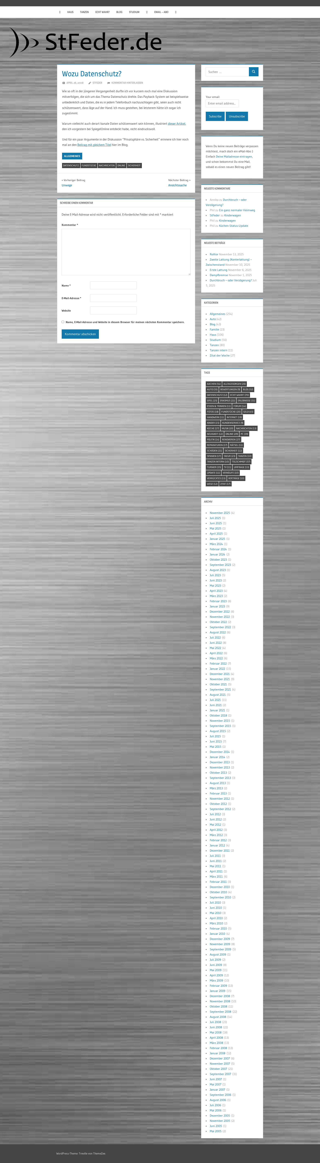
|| (60, 12)
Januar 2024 (217, 554)
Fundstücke (89, 165)
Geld (248, 411)
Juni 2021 (216, 705)
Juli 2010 (215, 902)
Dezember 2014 (220, 752)
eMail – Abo (161, 12)
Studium (134, 12)
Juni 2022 (216, 643)
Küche (213, 428)
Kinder (213, 422)
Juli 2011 (215, 856)
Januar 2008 (217, 1053)
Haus (70, 12)
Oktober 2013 (218, 772)
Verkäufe (231, 472)
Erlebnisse (246, 400)
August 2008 (218, 1017)
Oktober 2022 (218, 622)
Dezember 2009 (220, 939)
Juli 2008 (215, 1022)
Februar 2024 (218, 549)
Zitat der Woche (220, 355)
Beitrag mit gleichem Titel (94, 145)
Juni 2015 (216, 741)
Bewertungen (230, 389)
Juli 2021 (215, 700)
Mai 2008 (215, 1032)
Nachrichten (107, 165)
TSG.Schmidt (241, 461)
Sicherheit (134, 165)
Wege (212, 483)
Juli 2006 (215, 1105)
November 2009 (220, 944)
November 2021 (220, 679)
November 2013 (220, 767)
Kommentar (70, 225)
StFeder (97, 82)
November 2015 (220, 720)
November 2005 (220, 1121)
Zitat (225, 483)
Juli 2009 (215, 959)
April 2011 (216, 871)
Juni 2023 (216, 580)
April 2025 (216, 533)
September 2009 (220, 949)
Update (213, 472)
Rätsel (236, 445)
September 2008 (220, 1011)
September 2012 (220, 809)
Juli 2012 (215, 814)
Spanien (214, 455)
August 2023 (218, 570)
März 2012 (216, 835)
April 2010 (216, 918)
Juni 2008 (216, 1027)
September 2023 (220, 565)
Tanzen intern (218, 350)
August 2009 (218, 954)
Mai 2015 (215, 746)
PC (244, 433)
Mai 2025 (215, 528)
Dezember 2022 (220, 611)
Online (121, 165)
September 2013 (220, 778)
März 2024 (216, 544)
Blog (119, 12)
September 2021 (220, 689)
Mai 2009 (215, 970)
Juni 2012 (216, 819)
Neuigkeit (215, 433)
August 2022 (218, 632)
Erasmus (227, 400)
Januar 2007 (217, 1089)
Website (66, 310)
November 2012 (220, 798)
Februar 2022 (218, 663)
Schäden (214, 450)
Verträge (236, 478)
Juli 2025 (215, 518)
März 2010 (216, 923)
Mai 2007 (215, 1084)
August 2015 (218, 731)
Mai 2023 (215, 585)
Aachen (214, 383)
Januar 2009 (217, 991)
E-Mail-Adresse (71, 298)
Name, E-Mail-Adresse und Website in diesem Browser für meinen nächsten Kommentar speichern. (125, 322)
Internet (234, 417)
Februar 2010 (218, 928)
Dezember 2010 (220, 887)
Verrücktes (216, 478)
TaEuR (229, 455)
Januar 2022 (217, 668)
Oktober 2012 (218, 804)
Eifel (212, 400)
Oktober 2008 (218, 1006)
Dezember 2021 (220, 674)
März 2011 (216, 876)
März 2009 (216, 980)
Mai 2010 (215, 913)
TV (227, 467)
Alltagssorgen (235, 383)
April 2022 (216, 653)
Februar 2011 (218, 882)
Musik (227, 428)
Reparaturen (217, 445)
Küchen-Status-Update (233, 226)
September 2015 (220, 726)
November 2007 (220, 1063)
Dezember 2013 (220, 762)
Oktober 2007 (218, 1069)
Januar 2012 (217, 845)
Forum (240, 406)
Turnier (214, 467)
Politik (213, 439)
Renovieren (231, 439)
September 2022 (220, 627)
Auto (213, 319)
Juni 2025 (216, 523)
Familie (214, 329)
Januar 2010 (217, 933)
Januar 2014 (217, 757)
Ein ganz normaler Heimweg (237, 210)
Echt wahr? (102, 12)
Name (66, 285)
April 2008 (216, 1037)
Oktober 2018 (218, 715)
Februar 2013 (218, 793)
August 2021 (218, 694)
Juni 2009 (216, 965)
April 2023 (216, 591)
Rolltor (214, 254)
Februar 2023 (218, 601)
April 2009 (216, 975)
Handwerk (215, 417)
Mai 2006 (215, 1110)
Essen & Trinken (219, 406)
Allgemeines (72, 156)
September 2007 (220, 1074)
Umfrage (241, 467)
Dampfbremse (219, 275)
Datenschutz (71, 165)
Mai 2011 (215, 866)
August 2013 (218, 783)
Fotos (213, 411)
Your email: (213, 97)
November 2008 (220, 1001)
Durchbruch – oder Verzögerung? (231, 280)
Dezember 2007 (220, 1058)
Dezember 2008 (220, 996)
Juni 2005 (216, 1126)
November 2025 (220, 513)
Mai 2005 (215, 1131)
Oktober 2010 (218, 892)
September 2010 (220, 897)
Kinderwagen (232, 215)
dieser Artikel (176, 123)
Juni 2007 (216, 1079)
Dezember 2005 (220, 1115)
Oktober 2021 (218, 684)
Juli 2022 (215, 637)
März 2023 (216, 596)
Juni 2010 (216, 908)
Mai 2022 (215, 648)
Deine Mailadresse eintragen (234, 156)
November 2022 (220, 617)
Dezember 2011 (220, 850)
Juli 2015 (215, 736)
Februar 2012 (218, 840)
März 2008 (216, 1043)
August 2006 (218, 1100)
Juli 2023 (215, 575)
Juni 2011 (216, 861)
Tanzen (84, 12)
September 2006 (220, 1095)
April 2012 (216, 830)
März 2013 (216, 788)
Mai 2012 (215, 824)
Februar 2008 (218, 1048)
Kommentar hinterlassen (127, 82)
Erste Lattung (218, 270)
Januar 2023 (217, 606)
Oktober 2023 (218, 559)
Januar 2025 (217, 539)
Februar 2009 (218, 985)
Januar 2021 (217, 710)
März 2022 (216, 658)
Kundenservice (232, 422)
